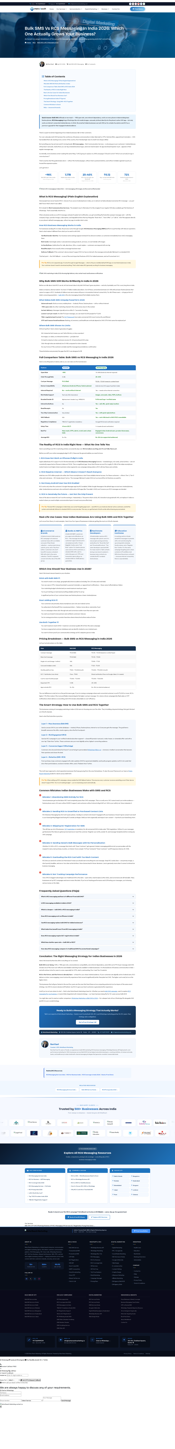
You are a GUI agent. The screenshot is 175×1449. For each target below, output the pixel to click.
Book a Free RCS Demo (77, 1217)
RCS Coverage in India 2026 (91, 1075)
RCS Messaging (57, 1226)
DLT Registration (76, 1226)
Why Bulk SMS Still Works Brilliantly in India (57, 83)
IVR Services (67, 1226)
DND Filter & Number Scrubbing (65, 1319)
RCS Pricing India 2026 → (110, 1090)
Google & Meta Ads (117, 1260)
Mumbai (116, 1181)
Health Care (137, 1247)
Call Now (13, 1371)
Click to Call (72, 1281)
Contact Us (115, 9)
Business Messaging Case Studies (130, 1302)
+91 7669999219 (38, 1341)
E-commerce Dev (117, 1266)
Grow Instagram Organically (129, 1311)
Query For (3, 1380)
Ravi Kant (51, 64)
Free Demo (139, 9)
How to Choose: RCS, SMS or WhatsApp (83, 1186)
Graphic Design (116, 1272)
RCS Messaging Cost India (64, 1305)
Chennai (135, 1194)
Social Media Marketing (119, 1254)
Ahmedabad (117, 1185)
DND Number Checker (63, 1322)
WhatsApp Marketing (97, 1251)
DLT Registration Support (64, 1311)
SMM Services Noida (94, 1305)
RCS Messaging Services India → (67, 1090)
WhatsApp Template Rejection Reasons (132, 1308)
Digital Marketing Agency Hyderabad (99, 1311)
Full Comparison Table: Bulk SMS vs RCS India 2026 (59, 86)
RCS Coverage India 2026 (36, 1183)
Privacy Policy (138, 1280)
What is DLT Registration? (64, 1313)
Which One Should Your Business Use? (55, 95)
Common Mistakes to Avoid (52, 104)
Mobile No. (3, 1375)
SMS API (71, 1263)
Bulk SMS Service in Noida (32, 1302)
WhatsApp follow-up (94, 750)
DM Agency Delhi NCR (118, 1281)
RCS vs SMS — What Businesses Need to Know (84, 1176)
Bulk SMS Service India (31, 1299)
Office (130, 1338)
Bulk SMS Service (74, 1247)
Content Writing (116, 1269)
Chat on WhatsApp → (103, 1341)
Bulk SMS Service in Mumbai (32, 1308)
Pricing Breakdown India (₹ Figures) (55, 98)
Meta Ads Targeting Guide (128, 1313)
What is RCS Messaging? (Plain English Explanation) (59, 80)
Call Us (35, 1338)
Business (104, 9)
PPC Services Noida (94, 1302)
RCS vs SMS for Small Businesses (81, 1183)
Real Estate (137, 1254)
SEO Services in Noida (118, 1257)
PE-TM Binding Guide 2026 (64, 1316)
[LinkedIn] (141, 4)
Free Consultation (142, 1231)
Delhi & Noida (118, 1176)
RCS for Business (95, 1260)
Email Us (67, 1338)
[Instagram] (136, 4)
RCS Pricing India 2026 (35, 1189)
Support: (57, 4)
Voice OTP (72, 1275)
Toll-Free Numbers (96, 1272)
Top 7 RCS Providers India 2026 (38, 1196)
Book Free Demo (125, 1316)
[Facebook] (130, 4)
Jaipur (116, 1190)
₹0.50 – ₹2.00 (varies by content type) (107, 381)
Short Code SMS (74, 1266)
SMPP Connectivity (74, 1269)
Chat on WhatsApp (7, 1390)
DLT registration (70, 829)
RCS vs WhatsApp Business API (80, 1179)
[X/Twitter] (133, 4)
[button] (87, 1366)
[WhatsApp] (144, 4)
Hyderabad (136, 1181)
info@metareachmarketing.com (79, 4)
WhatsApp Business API (44, 1226)
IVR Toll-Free (94, 1269)
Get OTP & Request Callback (31, 1380)
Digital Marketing (91, 9)
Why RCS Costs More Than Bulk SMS (82, 1189)
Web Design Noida (94, 1316)
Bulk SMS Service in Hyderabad (33, 1313)
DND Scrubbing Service (63, 1325)
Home (52, 9)
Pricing (84, 1226)
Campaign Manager (96, 1278)
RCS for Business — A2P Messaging (39, 1179)
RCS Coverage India (96, 1263)
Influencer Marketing (118, 1275)
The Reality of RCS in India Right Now (55, 89)
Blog (34, 42)
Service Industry (75, 9)
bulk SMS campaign (111, 991)
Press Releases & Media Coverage (130, 1299)
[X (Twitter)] (30, 1278)
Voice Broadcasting (74, 1272)
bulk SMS (61, 295)
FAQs (135, 1274)
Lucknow (135, 1190)
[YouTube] (138, 4)
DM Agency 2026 (117, 1284)
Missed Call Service (74, 1278)
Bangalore (136, 1176)
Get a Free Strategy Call (87, 1022)
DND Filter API (61, 1328)
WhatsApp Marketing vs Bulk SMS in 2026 (84, 998)
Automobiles (137, 1260)
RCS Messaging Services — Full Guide (40, 1186)
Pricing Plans (94, 1281)
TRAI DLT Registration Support (38, 1200)
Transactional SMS (74, 1251)
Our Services (61, 9)
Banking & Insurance (139, 1257)
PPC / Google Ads (117, 1251)
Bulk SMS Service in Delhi (31, 1305)
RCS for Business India (74, 1075)
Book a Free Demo (107, 1075)
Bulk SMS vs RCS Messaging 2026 (47, 42)
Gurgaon (135, 1185)
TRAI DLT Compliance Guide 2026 (66, 1308)
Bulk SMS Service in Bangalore (33, 1311)
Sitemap (136, 1277)
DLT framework (69, 317)
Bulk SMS (28, 1226)
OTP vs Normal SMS (126, 1305)
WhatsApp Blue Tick (96, 1254)
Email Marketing (95, 1275)
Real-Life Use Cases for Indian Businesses (57, 92)
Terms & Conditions (139, 1283)
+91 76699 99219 (104, 1032)
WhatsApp (99, 1338)
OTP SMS (34, 1226)
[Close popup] (0, 1406)
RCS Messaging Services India (55, 1075)
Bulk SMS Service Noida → (90, 1090)
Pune (115, 1194)
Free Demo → (90, 1226)
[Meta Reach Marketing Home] (38, 9)
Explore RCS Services (100, 1217)
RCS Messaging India (62, 1299)
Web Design (115, 1263)
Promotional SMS (74, 1254)
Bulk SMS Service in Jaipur (32, 1316)
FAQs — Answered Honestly (52, 107)
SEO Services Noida (94, 1299)
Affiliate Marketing (117, 1278)
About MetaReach (126, 1319)
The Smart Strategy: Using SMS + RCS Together (58, 101)
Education (137, 1251)
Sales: (38, 4)
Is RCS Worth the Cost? (36, 1193)
